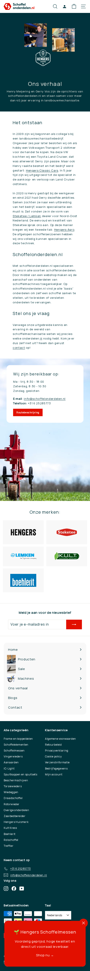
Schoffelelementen (16, 744)
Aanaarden (11, 762)
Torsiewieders (13, 786)
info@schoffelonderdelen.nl (45, 399)
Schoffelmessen (14, 750)
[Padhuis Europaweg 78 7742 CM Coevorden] (45, 430)
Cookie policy (53, 756)
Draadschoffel (13, 798)
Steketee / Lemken (27, 216)
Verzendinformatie (57, 762)
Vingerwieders (13, 756)
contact (19, 348)
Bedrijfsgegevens (56, 768)
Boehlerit (10, 834)
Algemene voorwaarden (60, 739)
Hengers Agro (64, 230)
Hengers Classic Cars (42, 170)
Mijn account (53, 774)
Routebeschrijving (27, 412)
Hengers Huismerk (16, 822)
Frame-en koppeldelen (18, 739)
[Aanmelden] (74, 624)
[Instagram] (6, 888)
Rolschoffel (11, 840)
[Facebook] (14, 888)
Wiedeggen (11, 792)
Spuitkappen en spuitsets (20, 774)
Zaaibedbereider (15, 816)
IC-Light (9, 768)
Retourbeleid (53, 744)
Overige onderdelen (16, 810)
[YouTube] (21, 888)
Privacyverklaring (56, 750)
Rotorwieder (11, 804)
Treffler (8, 846)
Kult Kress (10, 828)
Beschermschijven (16, 780)
